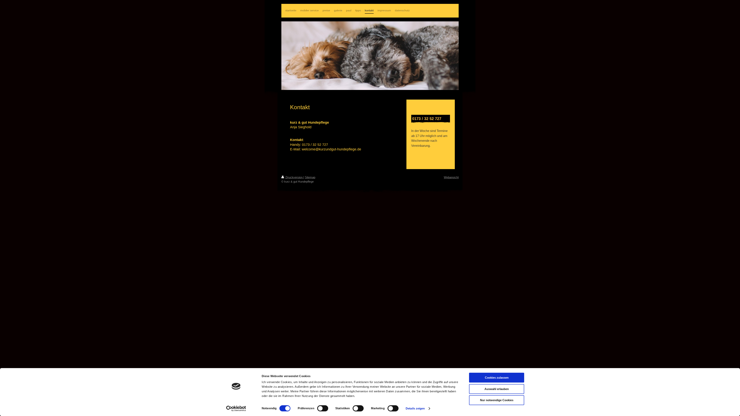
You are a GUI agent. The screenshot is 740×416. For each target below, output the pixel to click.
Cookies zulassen (497, 377)
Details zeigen (415, 408)
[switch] (322, 408)
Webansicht (451, 177)
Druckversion (294, 177)
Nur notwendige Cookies (496, 400)
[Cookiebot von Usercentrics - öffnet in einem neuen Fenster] (236, 408)
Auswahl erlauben (496, 389)
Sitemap (310, 177)
